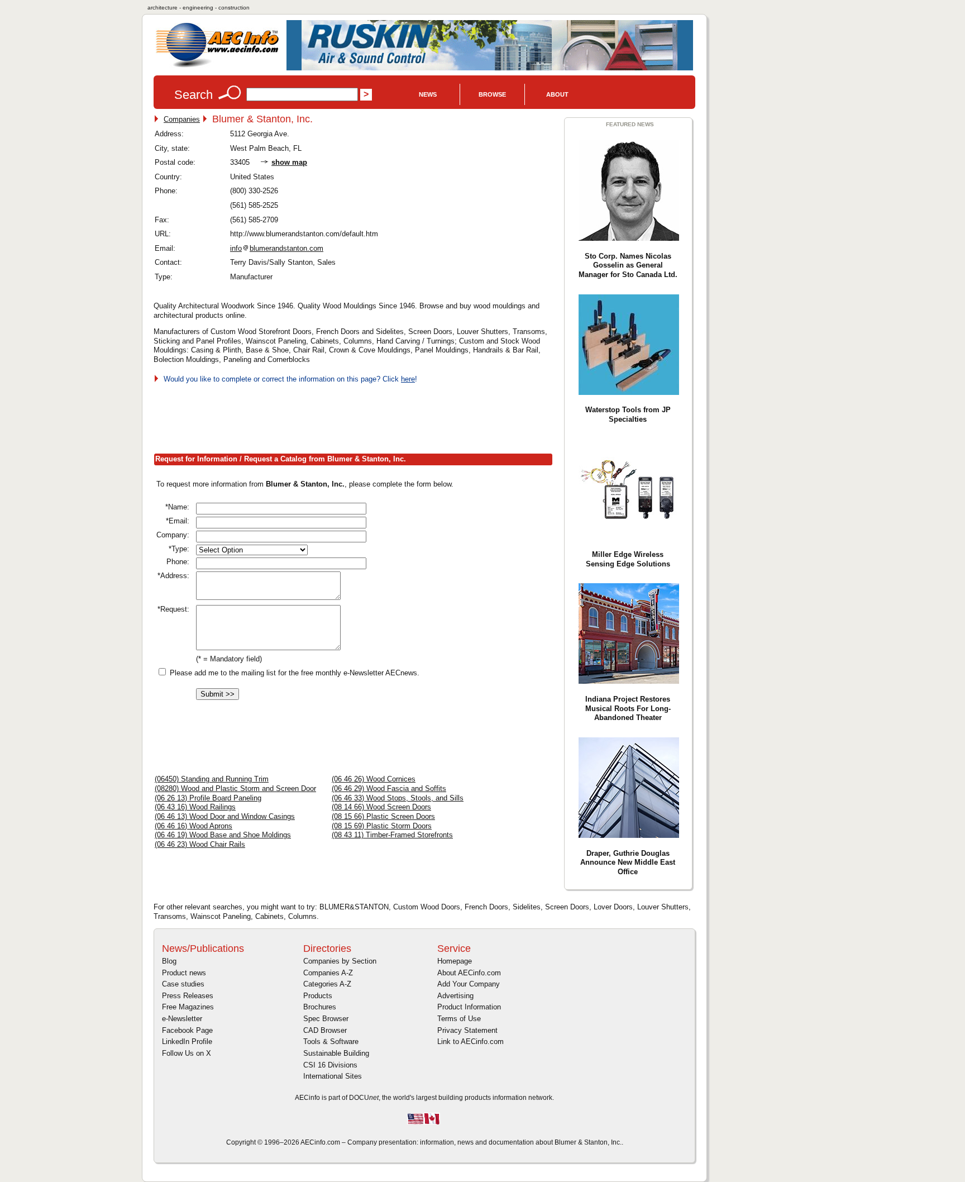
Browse (492, 94)
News (428, 94)
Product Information (469, 1007)
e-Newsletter (182, 1018)
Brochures (319, 1007)
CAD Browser (325, 1030)
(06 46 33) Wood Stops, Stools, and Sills (398, 798)
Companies (182, 119)
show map (289, 162)
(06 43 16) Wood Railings (195, 807)
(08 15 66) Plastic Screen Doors (383, 816)
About (557, 94)
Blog (169, 961)
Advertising (455, 996)
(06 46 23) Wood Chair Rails (200, 844)
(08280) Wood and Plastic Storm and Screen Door (235, 788)
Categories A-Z (327, 984)
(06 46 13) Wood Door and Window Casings (225, 816)
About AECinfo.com (469, 973)
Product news (184, 973)
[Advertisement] (357, 416)
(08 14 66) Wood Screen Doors (381, 807)
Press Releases (187, 996)
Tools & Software (331, 1041)
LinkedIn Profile (187, 1041)
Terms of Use (459, 1018)
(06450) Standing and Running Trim (212, 779)
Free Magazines (188, 1007)
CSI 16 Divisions (330, 1065)
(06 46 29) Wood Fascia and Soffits (389, 788)
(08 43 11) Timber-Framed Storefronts (392, 835)
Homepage (454, 961)
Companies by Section (339, 961)
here (408, 379)
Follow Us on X (186, 1053)
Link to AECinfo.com (470, 1041)
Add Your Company (468, 984)
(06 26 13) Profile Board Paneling (208, 798)
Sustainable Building (336, 1053)
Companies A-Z (328, 973)
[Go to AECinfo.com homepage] (217, 66)
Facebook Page (187, 1030)
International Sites (332, 1076)
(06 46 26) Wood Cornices (373, 779)
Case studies (183, 984)
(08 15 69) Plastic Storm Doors (382, 826)
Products (317, 996)
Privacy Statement (467, 1030)
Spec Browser (325, 1018)
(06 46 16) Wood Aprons (193, 826)
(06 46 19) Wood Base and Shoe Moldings (223, 835)
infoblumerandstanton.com (276, 248)
